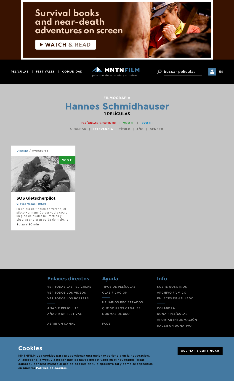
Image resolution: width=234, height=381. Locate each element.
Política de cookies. (52, 368)
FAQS (106, 323)
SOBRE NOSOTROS (172, 286)
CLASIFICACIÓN (115, 292)
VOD (129, 123)
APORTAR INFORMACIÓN (177, 319)
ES (221, 71)
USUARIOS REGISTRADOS (122, 302)
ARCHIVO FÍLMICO (171, 292)
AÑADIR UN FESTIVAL (64, 314)
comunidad (72, 71)
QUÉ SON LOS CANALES (121, 308)
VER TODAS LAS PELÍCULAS (69, 286)
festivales (45, 71)
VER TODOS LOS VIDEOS (66, 292)
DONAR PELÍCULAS (172, 314)
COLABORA (166, 308)
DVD (147, 123)
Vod (65, 160)
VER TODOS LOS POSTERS (68, 298)
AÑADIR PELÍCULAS (63, 308)
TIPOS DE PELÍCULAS (119, 286)
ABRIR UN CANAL (61, 323)
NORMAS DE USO (116, 314)
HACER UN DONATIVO (174, 325)
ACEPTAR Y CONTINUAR (200, 350)
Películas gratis (98, 123)
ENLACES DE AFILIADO (175, 298)
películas (20, 71)
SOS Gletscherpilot (36, 198)
